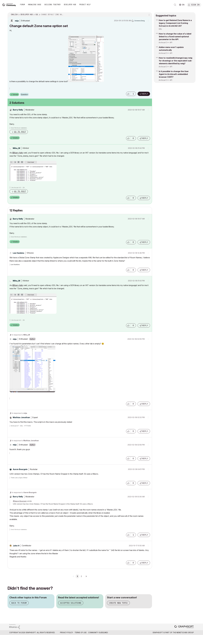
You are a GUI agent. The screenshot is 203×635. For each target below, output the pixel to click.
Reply (145, 94)
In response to (21, 335)
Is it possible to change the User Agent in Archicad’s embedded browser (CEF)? (174, 74)
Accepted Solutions (70, 603)
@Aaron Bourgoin (20, 501)
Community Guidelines (98, 632)
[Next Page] (86, 576)
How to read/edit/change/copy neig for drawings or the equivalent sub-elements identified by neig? (175, 61)
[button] (128, 94)
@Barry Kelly (17, 153)
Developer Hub (70, 5)
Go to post (20, 132)
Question (24, 94)
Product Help (85, 5)
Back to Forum (19, 603)
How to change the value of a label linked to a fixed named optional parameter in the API (175, 37)
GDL (160, 29)
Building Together (53, 5)
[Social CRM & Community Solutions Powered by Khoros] (14, 626)
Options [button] (148, 14)
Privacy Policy (66, 632)
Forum (22, 5)
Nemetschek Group (185, 632)
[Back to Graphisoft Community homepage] (10, 5)
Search (175, 5)
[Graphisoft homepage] (184, 627)
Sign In (195, 4)
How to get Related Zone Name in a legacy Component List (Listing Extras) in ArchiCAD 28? (175, 23)
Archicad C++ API (165, 42)
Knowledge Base (34, 5)
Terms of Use (81, 632)
